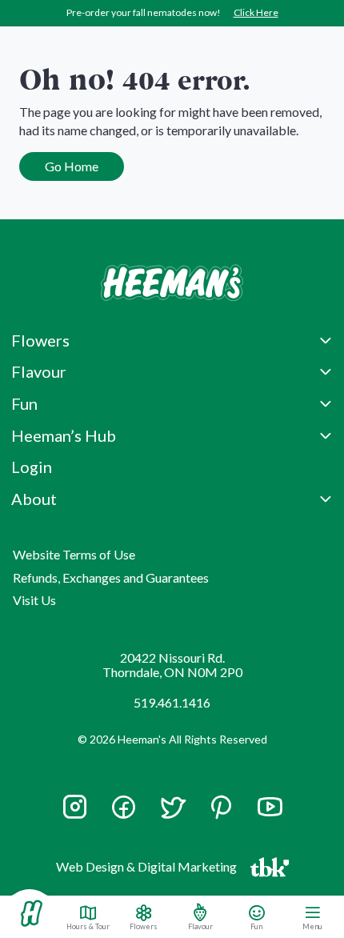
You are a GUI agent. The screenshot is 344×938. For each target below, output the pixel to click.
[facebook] (123, 807)
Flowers (144, 926)
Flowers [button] (40, 340)
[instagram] (75, 814)
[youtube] (270, 814)
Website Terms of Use (74, 554)
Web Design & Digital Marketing (149, 869)
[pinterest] (221, 807)
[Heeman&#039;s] (31, 913)
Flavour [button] (38, 371)
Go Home (71, 166)
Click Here (256, 12)
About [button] (34, 498)
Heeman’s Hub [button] (63, 435)
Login (31, 466)
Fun (256, 926)
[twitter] (172, 814)
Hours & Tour (88, 926)
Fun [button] (24, 403)
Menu (312, 926)
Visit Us (34, 599)
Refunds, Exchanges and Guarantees (111, 577)
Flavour (200, 926)
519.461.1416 (172, 702)
